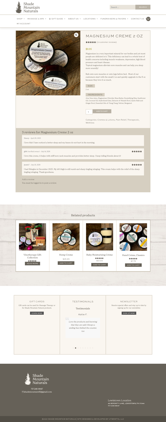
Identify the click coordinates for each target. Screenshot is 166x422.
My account (23, 23)
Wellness (90, 122)
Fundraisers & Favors (113, 19)
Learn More (36, 313)
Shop (19, 19)
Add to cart (102, 111)
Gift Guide (57, 19)
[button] (76, 35)
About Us (73, 19)
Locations (89, 19)
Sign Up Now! (129, 313)
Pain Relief (121, 119)
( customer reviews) (107, 42)
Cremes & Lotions (106, 119)
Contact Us (137, 19)
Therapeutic (133, 119)
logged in (38, 183)
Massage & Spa (35, 19)
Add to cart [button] (66, 263)
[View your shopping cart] (148, 18)
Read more (32, 263)
